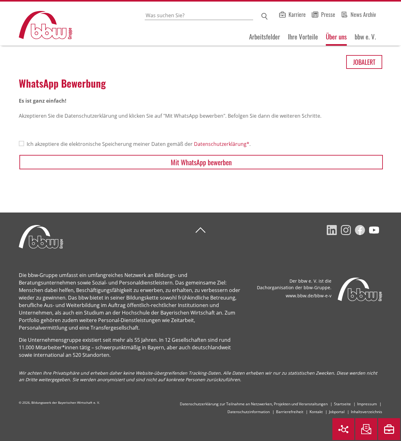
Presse (328, 14)
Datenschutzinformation (248, 411)
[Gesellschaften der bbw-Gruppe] (343, 429)
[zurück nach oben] (200, 230)
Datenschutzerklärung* (221, 144)
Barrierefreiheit (289, 411)
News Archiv (363, 14)
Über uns (336, 36)
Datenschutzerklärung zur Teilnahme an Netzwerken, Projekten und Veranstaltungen (254, 404)
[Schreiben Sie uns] (366, 429)
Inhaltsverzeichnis (366, 411)
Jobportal (337, 411)
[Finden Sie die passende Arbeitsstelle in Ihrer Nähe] (389, 429)
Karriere (297, 14)
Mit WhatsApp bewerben (201, 162)
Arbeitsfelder (264, 36)
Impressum (367, 404)
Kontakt (316, 411)
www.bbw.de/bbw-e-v (308, 296)
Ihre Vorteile (303, 36)
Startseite (342, 404)
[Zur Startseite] (36, 24)
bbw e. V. (365, 36)
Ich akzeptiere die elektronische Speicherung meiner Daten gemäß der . (139, 144)
